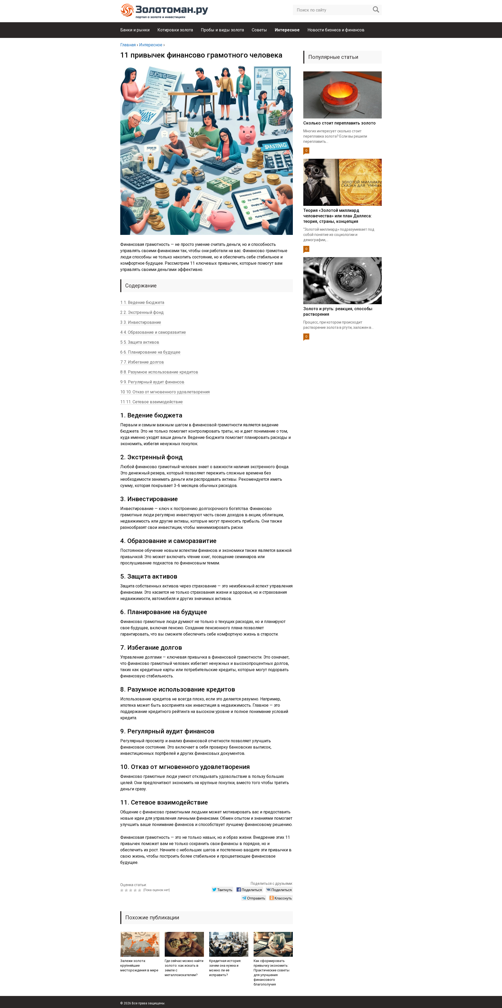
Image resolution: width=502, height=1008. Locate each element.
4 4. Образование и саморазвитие (153, 332)
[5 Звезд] (140, 890)
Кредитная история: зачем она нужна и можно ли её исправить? (225, 968)
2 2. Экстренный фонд (142, 312)
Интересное (287, 29)
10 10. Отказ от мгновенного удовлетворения (165, 391)
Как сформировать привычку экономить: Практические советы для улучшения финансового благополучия (271, 972)
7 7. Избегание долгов (142, 362)
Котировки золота (175, 29)
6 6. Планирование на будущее (150, 352)
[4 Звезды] (136, 890)
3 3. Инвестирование (140, 322)
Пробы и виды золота (222, 29)
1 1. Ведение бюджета (142, 302)
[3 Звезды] (131, 890)
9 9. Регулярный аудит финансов (152, 382)
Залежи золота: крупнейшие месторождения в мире (139, 965)
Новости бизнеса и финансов (335, 29)
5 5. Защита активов (139, 342)
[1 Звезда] (122, 890)
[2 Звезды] (127, 890)
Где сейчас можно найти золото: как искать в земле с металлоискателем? (184, 968)
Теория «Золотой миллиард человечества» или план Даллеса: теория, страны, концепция (337, 216)
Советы (259, 29)
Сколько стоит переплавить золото (339, 123)
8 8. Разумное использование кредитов (159, 372)
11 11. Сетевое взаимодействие (151, 401)
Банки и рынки (135, 29)
